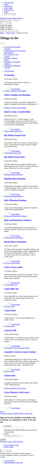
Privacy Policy (9, 447)
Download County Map (25, 413)
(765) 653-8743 (9, 461)
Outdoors (7, 64)
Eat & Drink (8, 8)
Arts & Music (8, 52)
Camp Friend (10, 310)
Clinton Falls (9, 375)
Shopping (7, 67)
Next (2, 411)
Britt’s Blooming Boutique (15, 200)
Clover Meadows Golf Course (16, 392)
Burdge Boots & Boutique (15, 242)
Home (2, 33)
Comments (7, 426)
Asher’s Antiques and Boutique (17, 95)
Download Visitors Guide (8, 413)
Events (6, 4)
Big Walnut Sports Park (14, 157)
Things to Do (10, 33)
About (6, 12)
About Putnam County (11, 445)
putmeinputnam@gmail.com (13, 462)
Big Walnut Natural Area (15, 135)
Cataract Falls (10, 330)
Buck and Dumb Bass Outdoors (17, 220)
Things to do (8, 6)
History (6, 60)
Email (6, 434)
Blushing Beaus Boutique (15, 178)
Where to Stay (9, 10)
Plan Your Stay (9, 2)
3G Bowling (9, 75)
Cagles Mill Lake (11, 289)
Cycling (6, 56)
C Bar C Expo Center (13, 267)
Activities (7, 49)
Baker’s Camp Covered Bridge (17, 112)
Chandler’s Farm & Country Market (20, 352)
